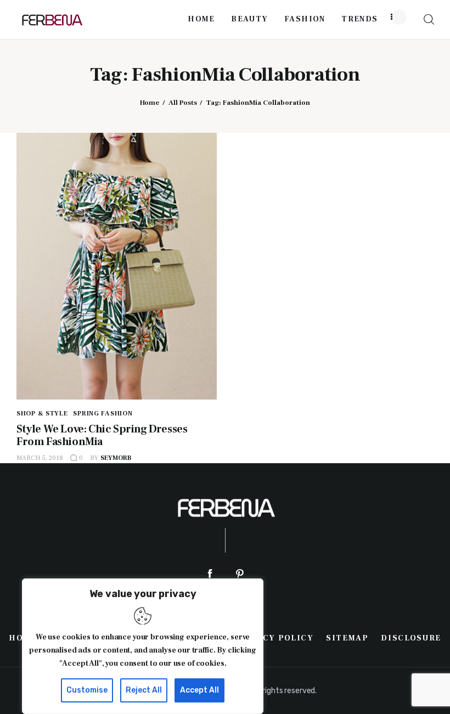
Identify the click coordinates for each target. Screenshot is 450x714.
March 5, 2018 (39, 458)
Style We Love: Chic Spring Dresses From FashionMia (101, 435)
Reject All (144, 690)
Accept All (199, 690)
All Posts (182, 102)
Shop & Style (42, 413)
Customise (87, 690)
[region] (142, 646)
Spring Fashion (102, 413)
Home (149, 102)
